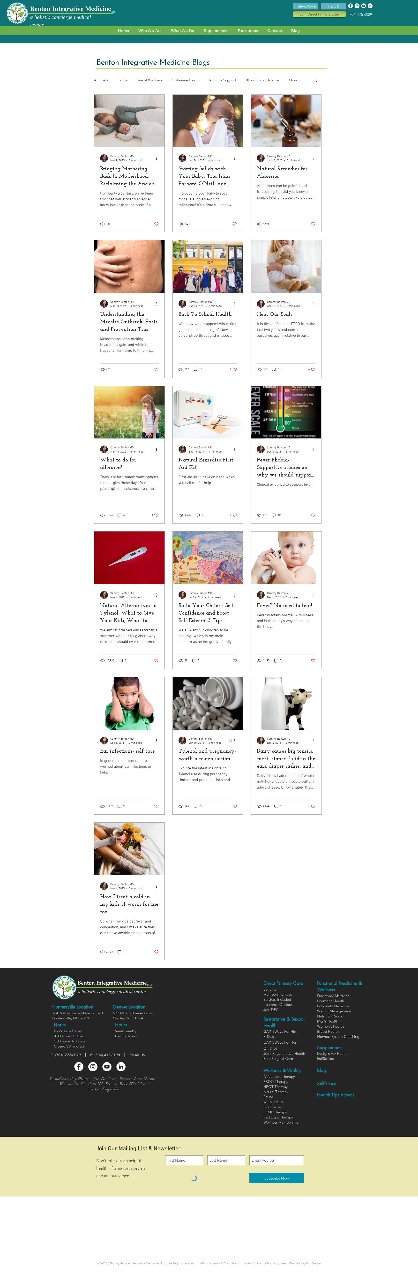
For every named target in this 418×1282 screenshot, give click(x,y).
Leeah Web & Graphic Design (300, 1263)
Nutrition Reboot (330, 1016)
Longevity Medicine (333, 1006)
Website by (271, 1263)
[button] (183, 30)
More (293, 80)
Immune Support (222, 80)
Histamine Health (186, 80)
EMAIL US (137, 1055)
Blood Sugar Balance (262, 80)
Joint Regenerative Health (284, 1053)
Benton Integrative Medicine (70, 8)
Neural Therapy (275, 1091)
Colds (122, 80)
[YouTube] (363, 5)
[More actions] (158, 158)
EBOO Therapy (275, 1081)
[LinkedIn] (370, 5)
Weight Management (334, 1011)
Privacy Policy (252, 1263)
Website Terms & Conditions (219, 1263)
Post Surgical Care (278, 1058)
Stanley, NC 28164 (128, 1018)
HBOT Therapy (275, 1086)
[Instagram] (357, 5)
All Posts (101, 80)
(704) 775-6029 (360, 14)
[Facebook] (350, 5)
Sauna (268, 1096)
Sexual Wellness (149, 80)
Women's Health (330, 1026)
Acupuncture (273, 1102)
